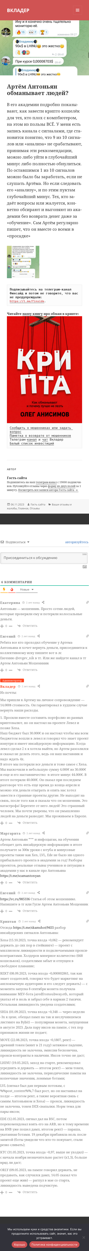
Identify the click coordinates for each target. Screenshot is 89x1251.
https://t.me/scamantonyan (20, 875)
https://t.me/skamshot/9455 (33, 927)
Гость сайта (38, 504)
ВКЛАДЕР (18, 10)
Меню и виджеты (77, 14)
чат (45, 439)
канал (32, 439)
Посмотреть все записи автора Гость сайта (46, 490)
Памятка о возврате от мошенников (40, 435)
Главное (23, 508)
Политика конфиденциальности (54, 1244)
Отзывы (35, 508)
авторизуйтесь (76, 542)
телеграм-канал (46, 482)
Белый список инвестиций (32, 443)
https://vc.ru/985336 (15, 899)
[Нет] (83, 1237)
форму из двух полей (61, 486)
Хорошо (19, 1244)
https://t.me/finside (27, 301)
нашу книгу (32, 313)
